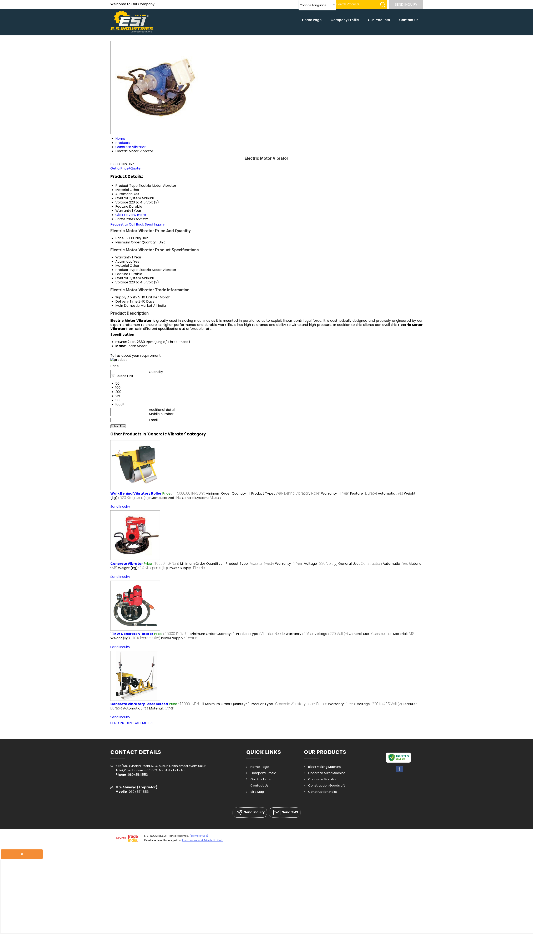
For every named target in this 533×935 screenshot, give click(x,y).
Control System (128, 278)
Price (119, 238)
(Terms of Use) (199, 836)
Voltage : (320, 563)
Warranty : (335, 493)
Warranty (123, 257)
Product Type (126, 269)
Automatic (124, 261)
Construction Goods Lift (326, 785)
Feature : (363, 493)
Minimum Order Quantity (135, 242)
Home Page (311, 19)
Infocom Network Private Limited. (202, 840)
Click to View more (130, 214)
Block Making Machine (324, 766)
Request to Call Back (127, 224)
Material (122, 265)
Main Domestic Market (133, 305)
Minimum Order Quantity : (227, 493)
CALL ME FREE (144, 723)
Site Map (257, 791)
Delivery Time (126, 301)
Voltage (121, 282)
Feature (121, 274)
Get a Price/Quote (125, 168)
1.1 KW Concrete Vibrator (131, 633)
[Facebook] (399, 772)
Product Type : (285, 493)
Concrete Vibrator (126, 563)
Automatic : (390, 493)
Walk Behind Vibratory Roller (135, 493)
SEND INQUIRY (121, 723)
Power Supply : (187, 568)
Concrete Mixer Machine (326, 773)
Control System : (202, 497)
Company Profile (345, 19)
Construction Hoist (322, 791)
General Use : (360, 563)
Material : (403, 633)
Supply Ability (126, 297)
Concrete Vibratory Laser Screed (139, 704)
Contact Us (408, 19)
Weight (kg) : (143, 568)
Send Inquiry (406, 4)
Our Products (379, 19)
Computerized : (166, 497)
